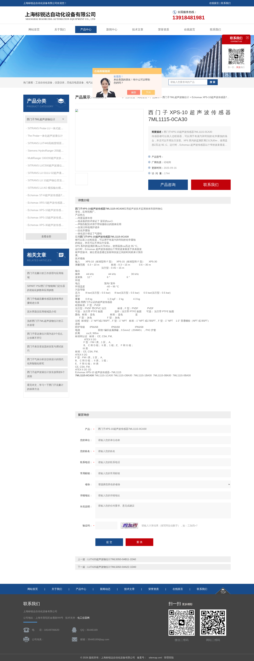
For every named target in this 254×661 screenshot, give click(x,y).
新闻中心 (111, 29)
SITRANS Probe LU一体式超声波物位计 (47, 128)
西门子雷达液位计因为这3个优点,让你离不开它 (45, 335)
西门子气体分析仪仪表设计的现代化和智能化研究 (45, 361)
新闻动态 (105, 588)
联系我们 (226, 3)
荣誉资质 (163, 29)
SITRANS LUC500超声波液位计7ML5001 (47, 165)
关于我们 (59, 29)
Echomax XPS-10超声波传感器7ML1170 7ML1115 (47, 210)
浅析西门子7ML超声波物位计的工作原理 (45, 323)
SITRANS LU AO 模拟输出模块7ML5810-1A (47, 187)
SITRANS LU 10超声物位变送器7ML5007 (47, 180)
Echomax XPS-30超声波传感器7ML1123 (47, 225)
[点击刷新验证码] (129, 525)
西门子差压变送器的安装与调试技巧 (45, 348)
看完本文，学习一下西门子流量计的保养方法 (45, 387)
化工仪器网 (83, 618)
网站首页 (34, 29)
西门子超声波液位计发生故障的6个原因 (46, 374)
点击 (63, 119)
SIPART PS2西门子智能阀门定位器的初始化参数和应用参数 (46, 288)
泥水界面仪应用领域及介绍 (41, 311)
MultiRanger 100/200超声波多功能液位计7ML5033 (47, 158)
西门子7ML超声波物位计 (41, 119)
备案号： (142, 657)
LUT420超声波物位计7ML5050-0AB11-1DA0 (111, 559)
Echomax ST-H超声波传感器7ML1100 (47, 195)
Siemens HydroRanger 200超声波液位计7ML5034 (47, 150)
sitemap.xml (155, 657)
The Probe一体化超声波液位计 (45, 135)
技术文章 (137, 29)
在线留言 (214, 3)
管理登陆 (169, 657)
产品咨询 (168, 185)
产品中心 (85, 29)
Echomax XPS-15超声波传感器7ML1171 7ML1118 (47, 217)
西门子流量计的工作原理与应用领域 (45, 275)
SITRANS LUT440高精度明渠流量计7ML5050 (47, 143)
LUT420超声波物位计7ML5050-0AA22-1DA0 (111, 567)
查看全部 (46, 236)
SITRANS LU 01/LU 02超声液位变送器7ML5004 (47, 172)
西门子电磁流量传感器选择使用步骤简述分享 (45, 300)
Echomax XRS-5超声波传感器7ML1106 (47, 202)
